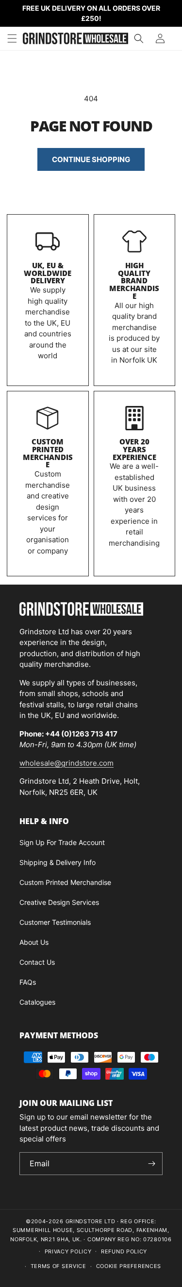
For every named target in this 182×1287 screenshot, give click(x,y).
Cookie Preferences (129, 1266)
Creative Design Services (59, 902)
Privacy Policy (68, 1251)
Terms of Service (58, 1266)
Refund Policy (124, 1251)
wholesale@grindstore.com (66, 763)
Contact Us (37, 962)
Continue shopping (91, 159)
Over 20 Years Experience (134, 449)
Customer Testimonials (55, 922)
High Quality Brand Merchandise (134, 280)
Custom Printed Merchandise (48, 453)
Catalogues (37, 1002)
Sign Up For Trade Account (62, 842)
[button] (12, 38)
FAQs (27, 982)
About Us (34, 942)
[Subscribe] (151, 1163)
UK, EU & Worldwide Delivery (47, 273)
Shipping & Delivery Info (57, 862)
